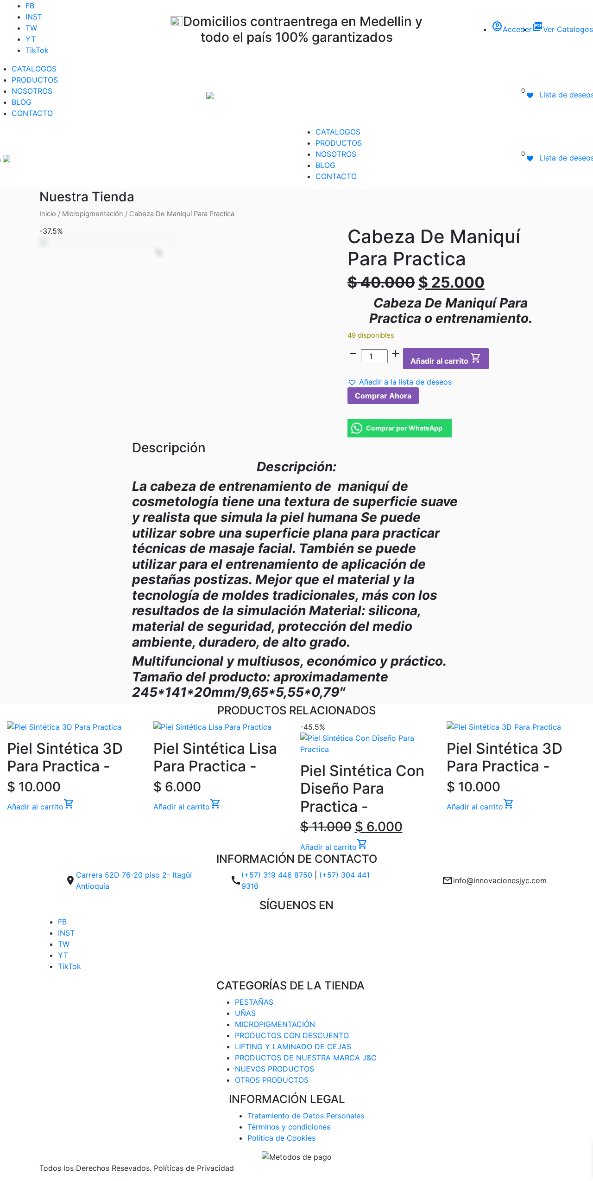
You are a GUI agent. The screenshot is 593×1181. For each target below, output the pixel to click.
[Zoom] (159, 252)
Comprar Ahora (383, 395)
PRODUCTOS (35, 79)
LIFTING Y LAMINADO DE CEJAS (293, 1046)
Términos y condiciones (288, 1126)
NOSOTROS (32, 91)
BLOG (22, 102)
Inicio (47, 214)
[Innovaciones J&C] (210, 94)
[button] (399, 381)
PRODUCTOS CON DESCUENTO (292, 1035)
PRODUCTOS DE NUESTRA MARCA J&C (306, 1057)
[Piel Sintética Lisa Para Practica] (223, 726)
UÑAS (245, 1013)
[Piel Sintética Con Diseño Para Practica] (370, 743)
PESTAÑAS (254, 1002)
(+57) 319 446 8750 (276, 874)
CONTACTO (32, 113)
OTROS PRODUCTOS (272, 1080)
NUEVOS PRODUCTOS (274, 1068)
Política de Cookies (281, 1137)
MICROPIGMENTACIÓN (275, 1024)
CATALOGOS (34, 68)
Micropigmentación (92, 214)
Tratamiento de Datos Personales (305, 1115)
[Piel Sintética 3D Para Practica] (76, 726)
